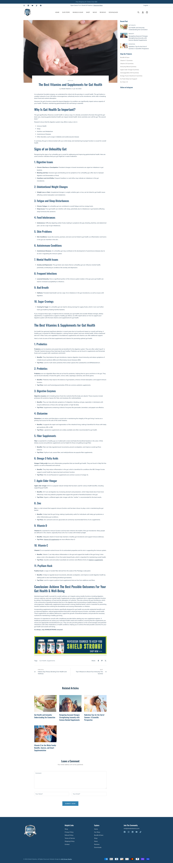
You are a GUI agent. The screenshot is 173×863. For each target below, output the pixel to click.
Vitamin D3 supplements (51, 539)
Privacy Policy (69, 832)
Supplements (51, 660)
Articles (70, 80)
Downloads (113, 12)
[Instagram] (24, 5)
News (95, 12)
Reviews (103, 12)
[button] (147, 12)
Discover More (98, 5)
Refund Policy (69, 835)
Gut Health (42, 660)
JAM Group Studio (66, 859)
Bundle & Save (78, 12)
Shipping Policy (69, 841)
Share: (93, 660)
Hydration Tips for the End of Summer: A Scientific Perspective (94, 717)
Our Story (66, 12)
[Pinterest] (102, 660)
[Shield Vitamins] (27, 12)
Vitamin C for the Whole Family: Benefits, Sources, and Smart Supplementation (45, 748)
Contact (67, 844)
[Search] (138, 12)
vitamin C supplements (96, 560)
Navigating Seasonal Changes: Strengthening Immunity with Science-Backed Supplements (69, 717)
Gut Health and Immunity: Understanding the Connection (44, 716)
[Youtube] (32, 5)
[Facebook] (40, 5)
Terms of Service (70, 838)
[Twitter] (105, 660)
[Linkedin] (28, 5)
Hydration (132, 44)
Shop (88, 12)
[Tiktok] (36, 5)
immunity (131, 33)
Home (57, 12)
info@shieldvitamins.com (131, 828)
